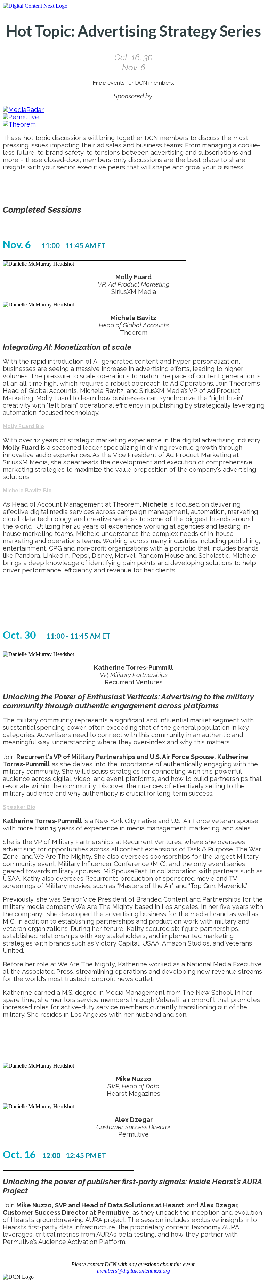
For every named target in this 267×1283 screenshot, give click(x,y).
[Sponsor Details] (23, 109)
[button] (3, 225)
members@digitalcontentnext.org (133, 1271)
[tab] (133, 225)
